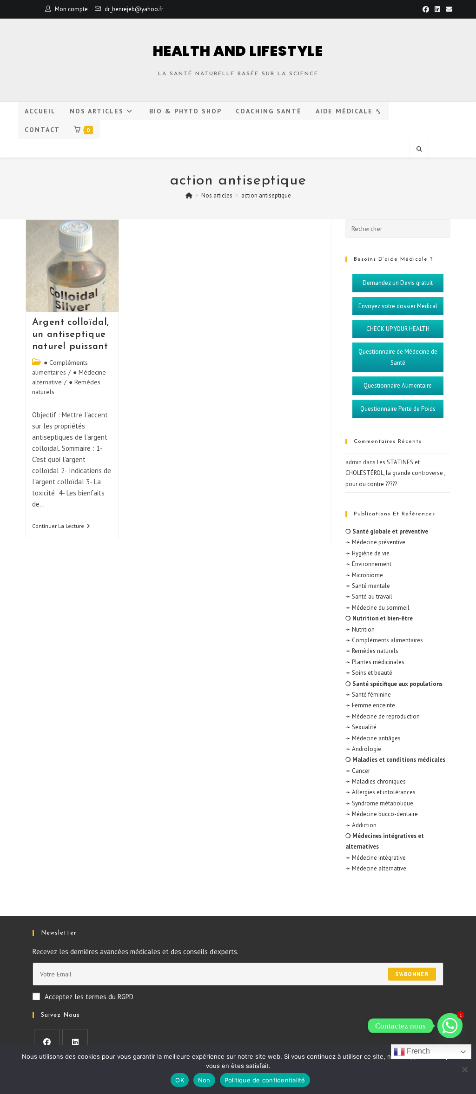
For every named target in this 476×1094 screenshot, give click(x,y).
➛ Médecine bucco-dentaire (381, 814)
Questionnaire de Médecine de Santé (397, 357)
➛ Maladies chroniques (375, 781)
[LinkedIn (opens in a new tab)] (437, 9)
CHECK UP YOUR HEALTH (398, 329)
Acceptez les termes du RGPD (89, 996)
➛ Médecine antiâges (373, 738)
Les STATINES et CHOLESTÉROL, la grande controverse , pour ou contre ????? (395, 473)
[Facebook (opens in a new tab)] (426, 9)
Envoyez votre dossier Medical (397, 306)
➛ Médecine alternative (375, 868)
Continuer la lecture (61, 526)
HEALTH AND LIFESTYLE (238, 51)
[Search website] (419, 149)
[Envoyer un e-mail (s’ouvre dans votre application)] (447, 9)
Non (204, 1080)
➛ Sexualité (361, 727)
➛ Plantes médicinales (374, 662)
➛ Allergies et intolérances (380, 792)
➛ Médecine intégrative (375, 858)
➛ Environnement (368, 564)
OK (179, 1080)
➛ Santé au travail (368, 596)
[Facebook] (47, 1041)
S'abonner (412, 973)
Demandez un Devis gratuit (398, 283)
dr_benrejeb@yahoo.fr (134, 9)
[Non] (464, 1069)
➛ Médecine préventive (375, 542)
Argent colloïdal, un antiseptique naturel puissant (70, 334)
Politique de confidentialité (265, 1080)
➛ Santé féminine (368, 695)
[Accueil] (188, 195)
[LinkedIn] (75, 1041)
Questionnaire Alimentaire (398, 385)
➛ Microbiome (364, 575)
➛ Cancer (357, 771)
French (417, 1051)
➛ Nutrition (360, 629)
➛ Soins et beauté (368, 673)
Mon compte (71, 9)
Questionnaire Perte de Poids (398, 409)
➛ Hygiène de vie (367, 553)
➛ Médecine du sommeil (377, 608)
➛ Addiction (361, 825)
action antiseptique (266, 195)
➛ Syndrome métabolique (379, 803)
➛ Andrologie (363, 749)
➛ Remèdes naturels (371, 651)
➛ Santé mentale (367, 586)
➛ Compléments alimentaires (384, 640)
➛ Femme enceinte (370, 705)
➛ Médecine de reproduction (382, 716)
